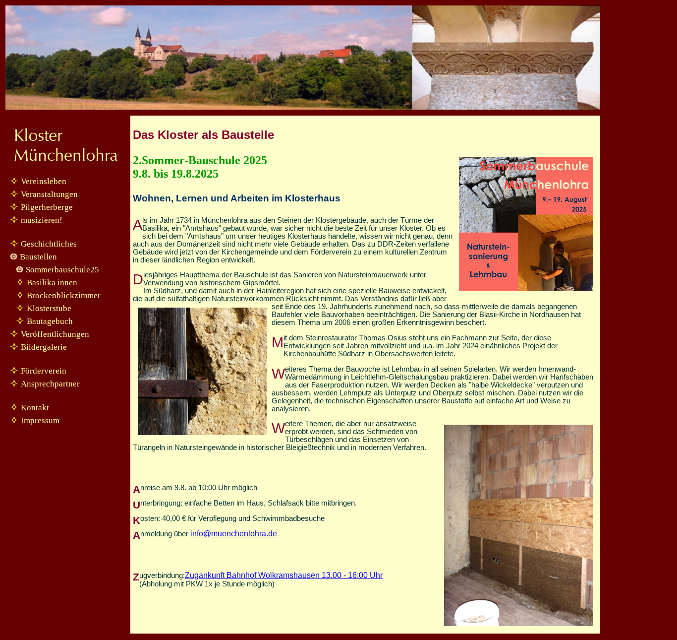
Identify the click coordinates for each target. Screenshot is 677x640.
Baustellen (38, 256)
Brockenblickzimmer (64, 295)
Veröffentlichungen (55, 334)
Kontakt (35, 407)
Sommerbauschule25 (62, 269)
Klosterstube (49, 308)
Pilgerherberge (47, 207)
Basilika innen (52, 282)
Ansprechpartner (50, 383)
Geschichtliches (49, 244)
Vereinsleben (43, 181)
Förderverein (43, 371)
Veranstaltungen (49, 194)
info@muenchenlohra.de (233, 533)
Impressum (40, 420)
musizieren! (41, 220)
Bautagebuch (50, 321)
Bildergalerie (44, 347)
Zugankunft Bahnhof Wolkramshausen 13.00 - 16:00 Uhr (284, 575)
